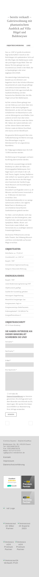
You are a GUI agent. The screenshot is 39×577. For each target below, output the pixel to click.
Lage (28, 45)
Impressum (8, 461)
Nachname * (9, 351)
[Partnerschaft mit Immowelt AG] (28, 482)
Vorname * (9, 342)
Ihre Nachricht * (11, 370)
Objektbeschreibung (15, 45)
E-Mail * (8, 360)
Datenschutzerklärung (15, 396)
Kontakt (7, 457)
